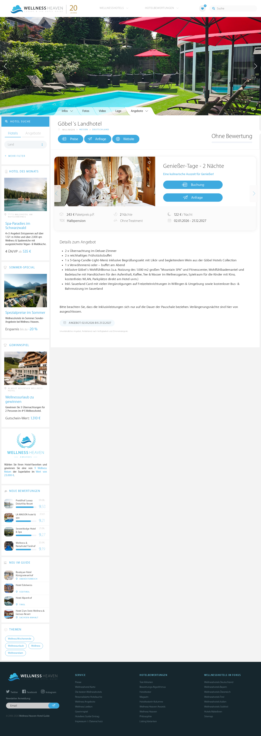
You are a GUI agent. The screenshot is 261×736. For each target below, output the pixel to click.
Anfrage (100, 139)
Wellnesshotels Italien (215, 701)
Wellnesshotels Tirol (214, 696)
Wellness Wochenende (19, 638)
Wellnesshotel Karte (85, 686)
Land (11, 144)
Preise (74, 139)
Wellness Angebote (85, 701)
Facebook (31, 692)
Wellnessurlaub (16, 645)
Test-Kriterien (146, 682)
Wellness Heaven (148, 711)
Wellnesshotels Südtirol (216, 706)
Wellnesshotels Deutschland (218, 682)
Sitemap (208, 716)
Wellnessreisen (15, 653)
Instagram (50, 692)
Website (128, 139)
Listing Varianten (148, 721)
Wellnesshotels (112, 8)
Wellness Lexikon (84, 706)
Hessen (83, 129)
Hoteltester (145, 691)
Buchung (197, 185)
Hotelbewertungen (160, 8)
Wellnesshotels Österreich (217, 691)
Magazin (144, 696)
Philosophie (146, 716)
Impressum (80, 721)
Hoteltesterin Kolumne (151, 701)
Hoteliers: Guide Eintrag (87, 716)
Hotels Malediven (213, 711)
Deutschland (100, 129)
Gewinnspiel (81, 711)
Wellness (35, 645)
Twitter (14, 692)
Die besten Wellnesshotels (88, 691)
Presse (78, 682)
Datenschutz (96, 721)
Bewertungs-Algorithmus (153, 686)
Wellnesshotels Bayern (215, 686)
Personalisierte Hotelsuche (88, 696)
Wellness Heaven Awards (152, 706)
